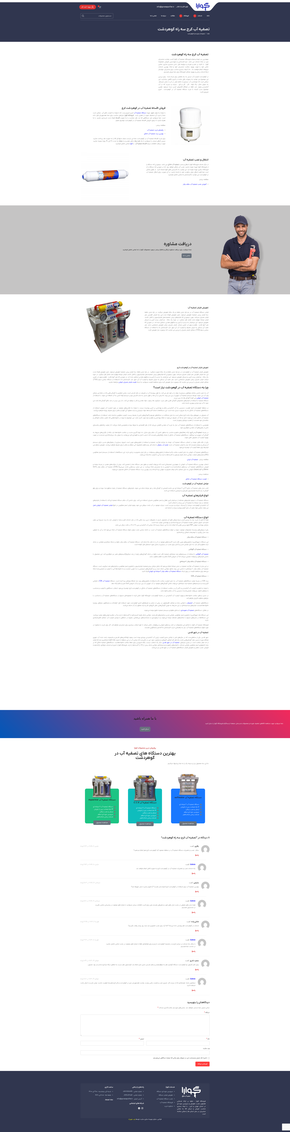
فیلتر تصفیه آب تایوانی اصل (102, 505)
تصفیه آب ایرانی (192, 459)
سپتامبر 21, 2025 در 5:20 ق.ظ (90, 901)
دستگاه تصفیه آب (140, 113)
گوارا (131, 144)
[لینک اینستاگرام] (142, 1108)
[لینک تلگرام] (139, 1108)
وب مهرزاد (131, 1119)
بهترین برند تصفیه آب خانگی (153, 134)
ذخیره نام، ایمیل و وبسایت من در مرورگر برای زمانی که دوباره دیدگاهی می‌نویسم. (180, 1058)
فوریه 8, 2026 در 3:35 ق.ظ (89, 922)
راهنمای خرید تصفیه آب (155, 130)
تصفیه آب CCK (104, 581)
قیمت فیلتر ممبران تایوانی (127, 382)
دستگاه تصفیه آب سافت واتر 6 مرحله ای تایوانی (165, 571)
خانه (208, 34)
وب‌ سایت (206, 1048)
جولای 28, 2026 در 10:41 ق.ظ (89, 961)
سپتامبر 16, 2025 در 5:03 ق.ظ (90, 883)
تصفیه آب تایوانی (202, 398)
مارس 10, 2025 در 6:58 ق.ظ (89, 864)
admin (192, 864)
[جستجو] (83, 15)
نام (208, 1039)
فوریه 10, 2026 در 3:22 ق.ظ (89, 940)
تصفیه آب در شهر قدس (171, 642)
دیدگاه (207, 1012)
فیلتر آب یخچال (162, 445)
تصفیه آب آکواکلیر (202, 554)
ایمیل (141, 1039)
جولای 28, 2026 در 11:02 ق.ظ (89, 979)
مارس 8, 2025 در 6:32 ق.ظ (89, 846)
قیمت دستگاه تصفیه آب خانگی (196, 479)
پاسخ (197, 855)
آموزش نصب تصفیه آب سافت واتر (195, 184)
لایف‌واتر (189, 603)
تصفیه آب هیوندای (187, 610)
